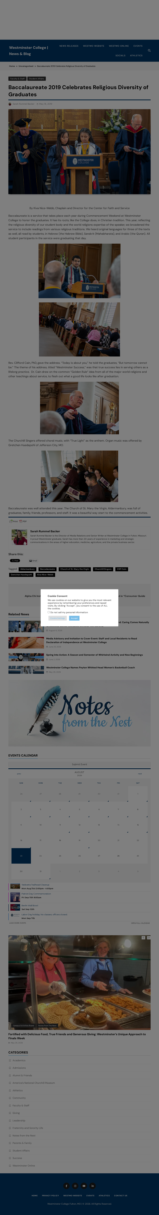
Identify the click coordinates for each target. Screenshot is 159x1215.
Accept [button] (74, 618)
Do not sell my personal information (69, 612)
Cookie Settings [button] (57, 618)
